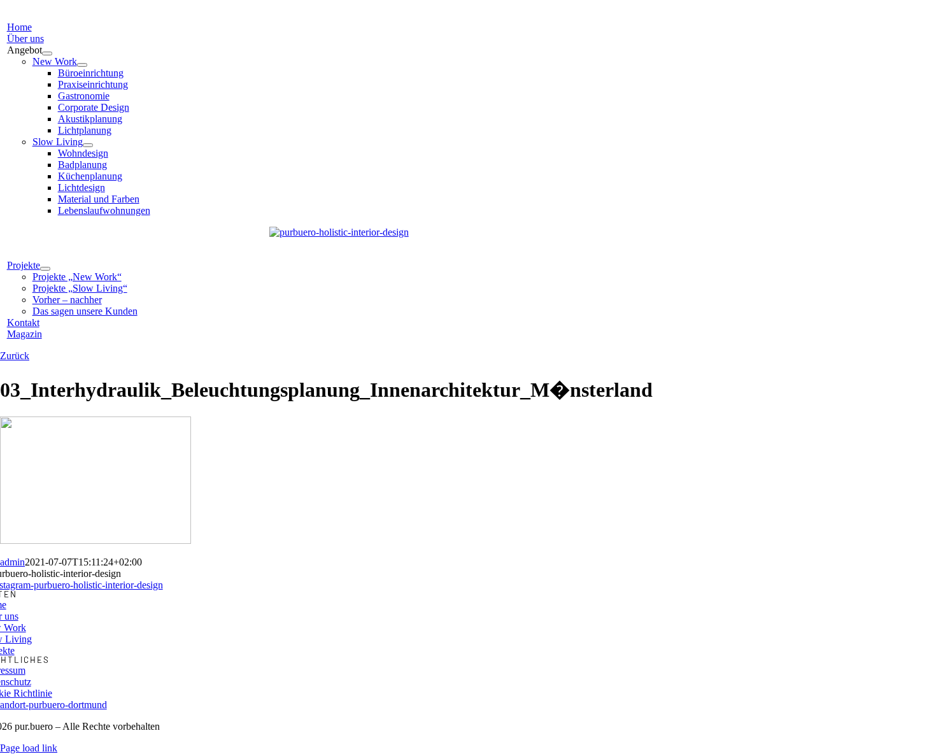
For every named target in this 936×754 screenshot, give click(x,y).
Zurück (14, 355)
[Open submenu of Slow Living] (88, 145)
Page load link (28, 748)
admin (12, 562)
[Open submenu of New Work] (82, 65)
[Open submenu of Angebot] (47, 53)
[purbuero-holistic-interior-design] (339, 232)
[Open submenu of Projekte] (45, 269)
